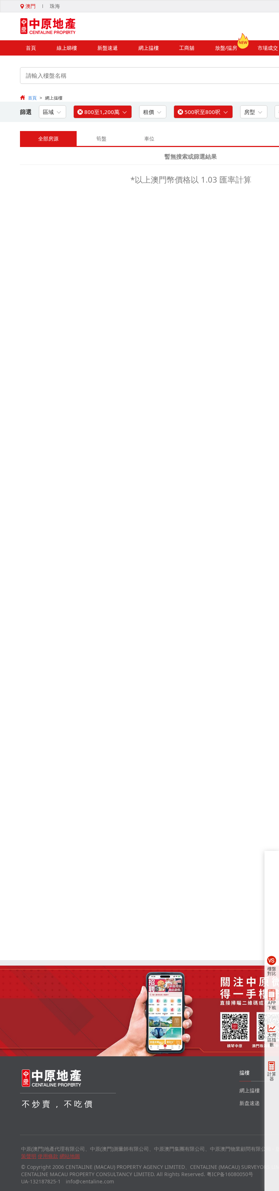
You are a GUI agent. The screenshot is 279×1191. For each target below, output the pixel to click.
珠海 (55, 6)
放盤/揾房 (226, 47)
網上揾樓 (148, 47)
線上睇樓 (67, 47)
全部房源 (48, 138)
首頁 (31, 47)
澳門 (30, 6)
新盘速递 (249, 1103)
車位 (149, 138)
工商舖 (186, 47)
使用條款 (48, 1156)
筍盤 (101, 138)
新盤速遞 (107, 47)
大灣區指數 (271, 1040)
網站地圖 (70, 1156)
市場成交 (268, 47)
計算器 (271, 1076)
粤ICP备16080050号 (230, 1174)
